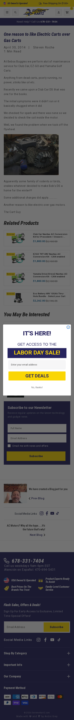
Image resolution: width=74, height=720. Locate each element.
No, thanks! (37, 387)
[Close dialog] (68, 327)
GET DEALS (37, 376)
